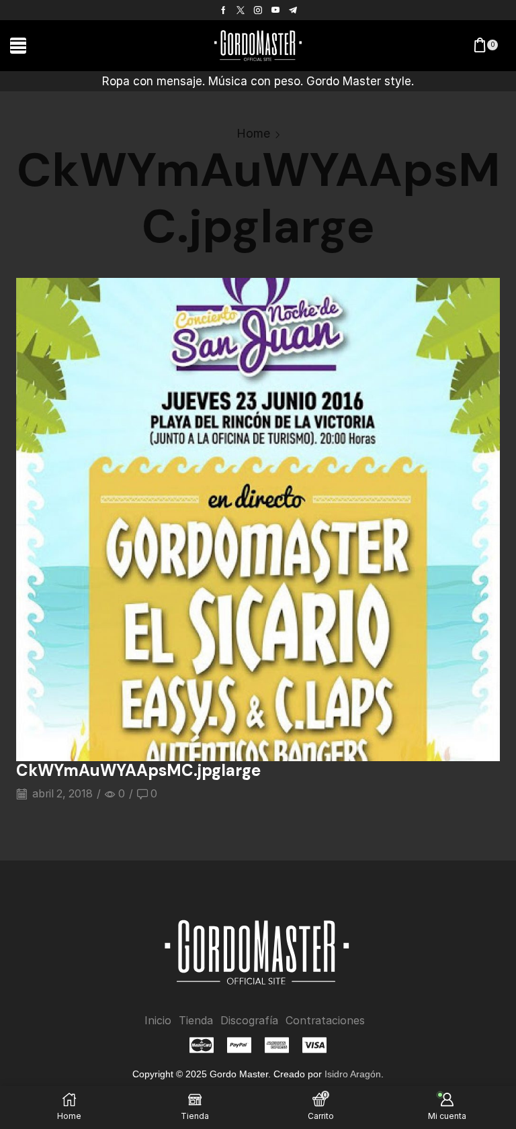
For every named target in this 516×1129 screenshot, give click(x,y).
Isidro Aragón (353, 1074)
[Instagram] (258, 10)
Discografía (249, 1020)
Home (253, 133)
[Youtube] (275, 10)
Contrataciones (325, 1020)
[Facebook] (223, 10)
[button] (18, 46)
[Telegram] (293, 10)
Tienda (196, 1020)
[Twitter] (240, 10)
